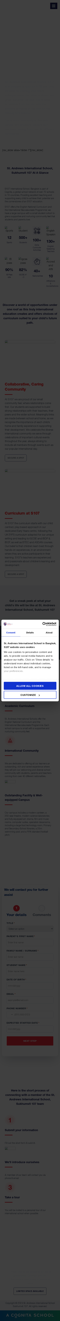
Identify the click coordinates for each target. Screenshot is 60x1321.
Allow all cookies (30, 685)
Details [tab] (30, 632)
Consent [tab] (10, 632)
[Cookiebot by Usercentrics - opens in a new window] (42, 624)
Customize (28, 694)
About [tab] (49, 632)
